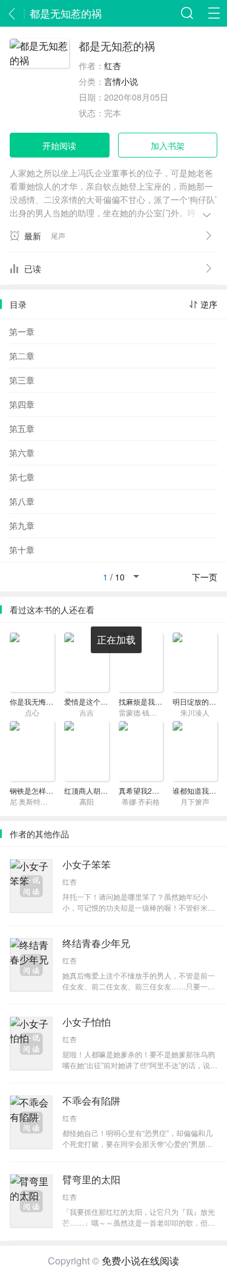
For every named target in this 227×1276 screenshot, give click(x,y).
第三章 (22, 380)
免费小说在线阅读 (140, 1261)
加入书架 (168, 145)
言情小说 (121, 81)
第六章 (22, 453)
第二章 (22, 356)
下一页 (204, 577)
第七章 (22, 477)
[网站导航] (213, 13)
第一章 (22, 331)
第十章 (22, 549)
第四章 (22, 404)
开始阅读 (59, 145)
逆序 (208, 304)
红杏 (112, 65)
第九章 (22, 525)
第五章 (22, 428)
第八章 (22, 501)
